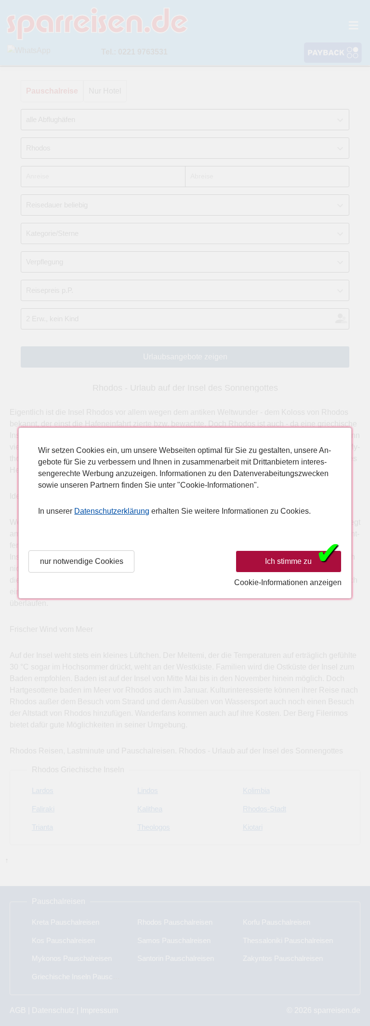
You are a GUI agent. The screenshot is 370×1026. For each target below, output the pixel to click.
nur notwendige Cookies (81, 561)
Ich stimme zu (303, 560)
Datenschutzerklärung (111, 511)
